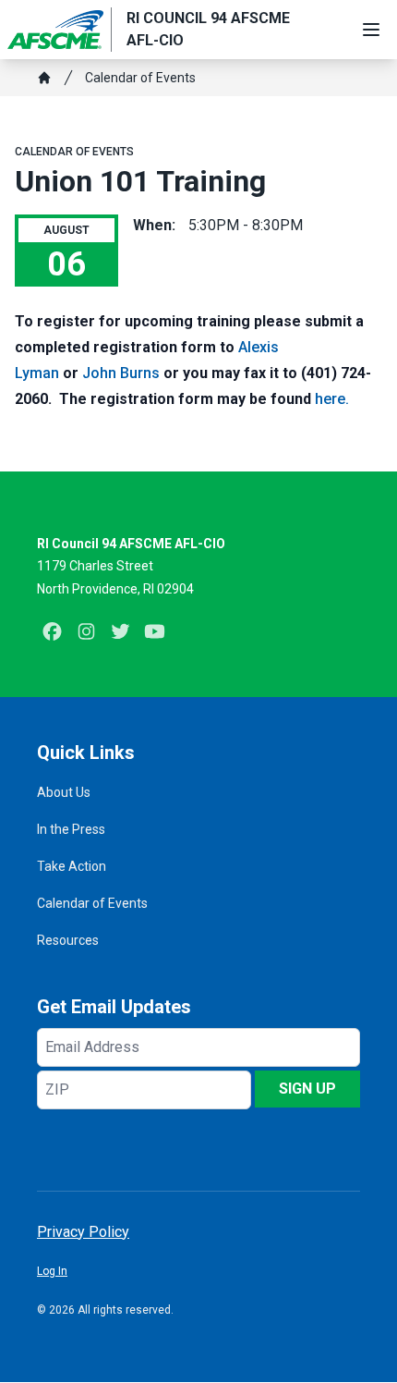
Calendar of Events (140, 77)
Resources (68, 940)
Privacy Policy (83, 1232)
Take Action (71, 866)
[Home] (44, 77)
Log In (52, 1271)
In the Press (71, 829)
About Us (63, 792)
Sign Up (307, 1088)
